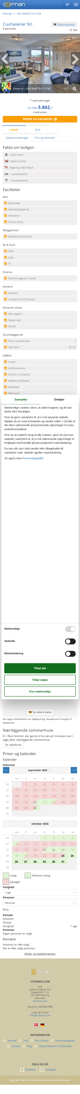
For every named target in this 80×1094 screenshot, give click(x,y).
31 (62, 861)
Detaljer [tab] (59, 399)
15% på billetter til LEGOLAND (55, 1046)
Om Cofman (41, 1040)
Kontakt (12, 1040)
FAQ (25, 1040)
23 (34, 802)
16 (53, 850)
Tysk (42, 1025)
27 (25, 861)
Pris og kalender (45, 137)
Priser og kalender (37, 119)
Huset (14, 129)
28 (34, 861)
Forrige (6, 770)
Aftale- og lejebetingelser (40, 953)
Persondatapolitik (65, 1040)
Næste (74, 770)
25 (72, 855)
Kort (37, 129)
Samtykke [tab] (21, 399)
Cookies (15, 1046)
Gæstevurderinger (17, 137)
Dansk (36, 1024)
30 (34, 808)
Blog (29, 1046)
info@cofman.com (40, 1015)
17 (62, 850)
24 (62, 855)
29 (44, 861)
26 (16, 861)
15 (44, 850)
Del (75, 30)
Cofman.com (40, 1001)
